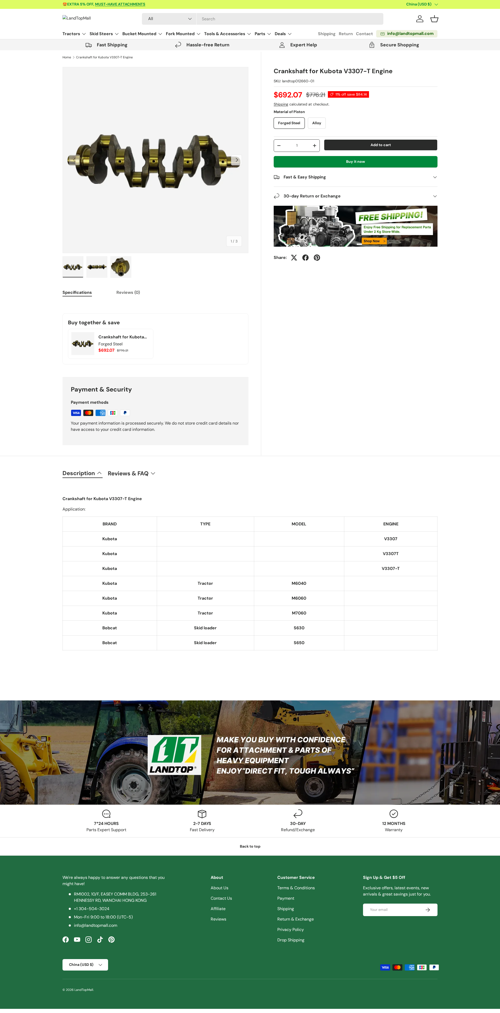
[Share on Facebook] (305, 257)
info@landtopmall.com (95, 925)
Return (346, 33)
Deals (280, 33)
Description (79, 473)
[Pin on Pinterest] (317, 257)
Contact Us (221, 898)
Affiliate (218, 908)
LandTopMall (83, 990)
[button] (434, 18)
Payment (285, 898)
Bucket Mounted (139, 33)
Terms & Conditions (296, 888)
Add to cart (381, 144)
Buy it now (355, 161)
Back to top (250, 846)
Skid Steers (101, 33)
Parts (260, 33)
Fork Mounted (180, 33)
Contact (364, 33)
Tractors (71, 33)
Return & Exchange (295, 919)
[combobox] (262, 19)
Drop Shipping (290, 940)
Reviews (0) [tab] (128, 292)
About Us (219, 888)
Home (67, 57)
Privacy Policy (290, 929)
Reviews (218, 919)
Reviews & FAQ (128, 473)
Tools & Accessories (224, 33)
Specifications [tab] (77, 292)
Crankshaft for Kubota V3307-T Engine (104, 57)
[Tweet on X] (294, 257)
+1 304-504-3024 (91, 908)
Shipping (327, 33)
